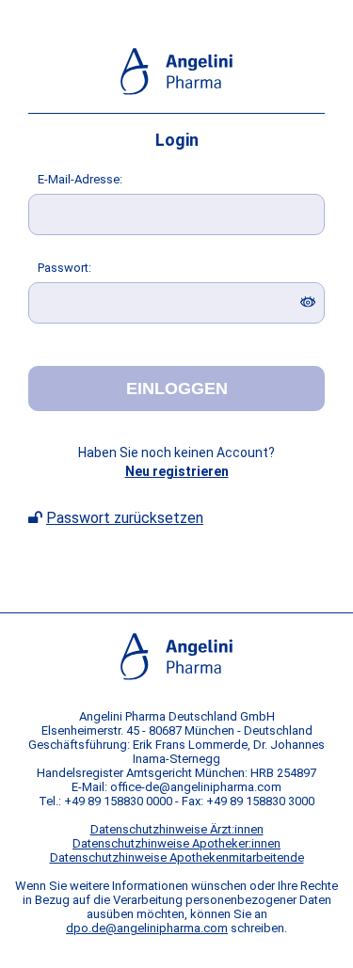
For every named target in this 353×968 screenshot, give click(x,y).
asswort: (64, 268)
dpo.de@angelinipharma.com (147, 928)
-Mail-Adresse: (80, 179)
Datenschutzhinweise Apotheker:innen (176, 843)
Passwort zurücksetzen (124, 518)
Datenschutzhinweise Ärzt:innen (177, 829)
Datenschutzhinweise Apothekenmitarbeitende (177, 857)
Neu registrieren (177, 471)
